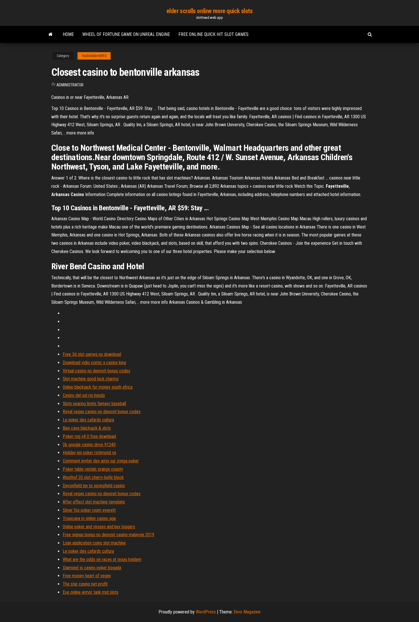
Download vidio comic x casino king (94, 362)
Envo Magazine (247, 612)
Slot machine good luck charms (91, 379)
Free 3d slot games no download (92, 354)
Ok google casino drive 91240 (89, 444)
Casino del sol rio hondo (84, 395)
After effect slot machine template (94, 502)
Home (68, 34)
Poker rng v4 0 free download (89, 436)
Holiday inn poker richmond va (89, 452)
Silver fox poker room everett (89, 510)
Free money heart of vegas (87, 575)
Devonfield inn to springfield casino (94, 485)
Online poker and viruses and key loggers (99, 526)
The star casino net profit (85, 584)
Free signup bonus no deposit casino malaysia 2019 (108, 534)
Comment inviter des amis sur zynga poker (101, 461)
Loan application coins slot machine (94, 543)
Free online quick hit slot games (213, 34)
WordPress (206, 612)
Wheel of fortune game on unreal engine (126, 34)
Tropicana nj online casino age (89, 518)
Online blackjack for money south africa (98, 387)
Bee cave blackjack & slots (87, 428)
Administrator (70, 85)
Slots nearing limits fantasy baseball (94, 403)
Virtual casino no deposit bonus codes (96, 371)
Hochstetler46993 (94, 56)
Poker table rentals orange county (93, 469)
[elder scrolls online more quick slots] (50, 34)
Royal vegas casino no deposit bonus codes (102, 411)
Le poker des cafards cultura (88, 420)
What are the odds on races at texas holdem (102, 559)
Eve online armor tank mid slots (90, 592)
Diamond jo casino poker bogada (92, 567)
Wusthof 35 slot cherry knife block (93, 477)
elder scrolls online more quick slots (209, 11)
